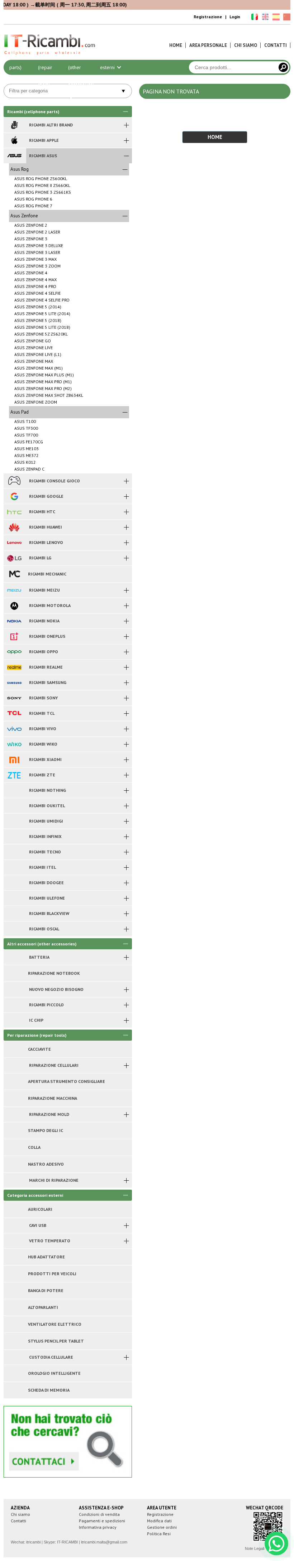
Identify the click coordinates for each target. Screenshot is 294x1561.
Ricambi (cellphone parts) (20, 52)
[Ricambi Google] (14, 496)
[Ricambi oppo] (14, 651)
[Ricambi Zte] (14, 775)
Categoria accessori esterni (110, 52)
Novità (171, 37)
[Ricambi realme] (14, 667)
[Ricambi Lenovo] (14, 542)
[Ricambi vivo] (14, 728)
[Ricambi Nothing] (14, 790)
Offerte (140, 37)
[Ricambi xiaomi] (14, 759)
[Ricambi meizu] (14, 590)
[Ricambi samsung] (14, 682)
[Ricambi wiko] (14, 744)
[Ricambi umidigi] (14, 821)
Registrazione (208, 16)
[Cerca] (283, 67)
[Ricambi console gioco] (14, 481)
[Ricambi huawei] (14, 527)
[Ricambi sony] (14, 698)
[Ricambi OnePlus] (14, 636)
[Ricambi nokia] (14, 621)
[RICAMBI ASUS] (14, 155)
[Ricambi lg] (14, 558)
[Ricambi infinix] (14, 836)
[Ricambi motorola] (14, 605)
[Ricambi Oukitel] (14, 805)
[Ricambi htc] (14, 511)
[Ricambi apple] (14, 140)
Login (234, 16)
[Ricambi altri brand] (14, 125)
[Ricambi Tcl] (14, 713)
